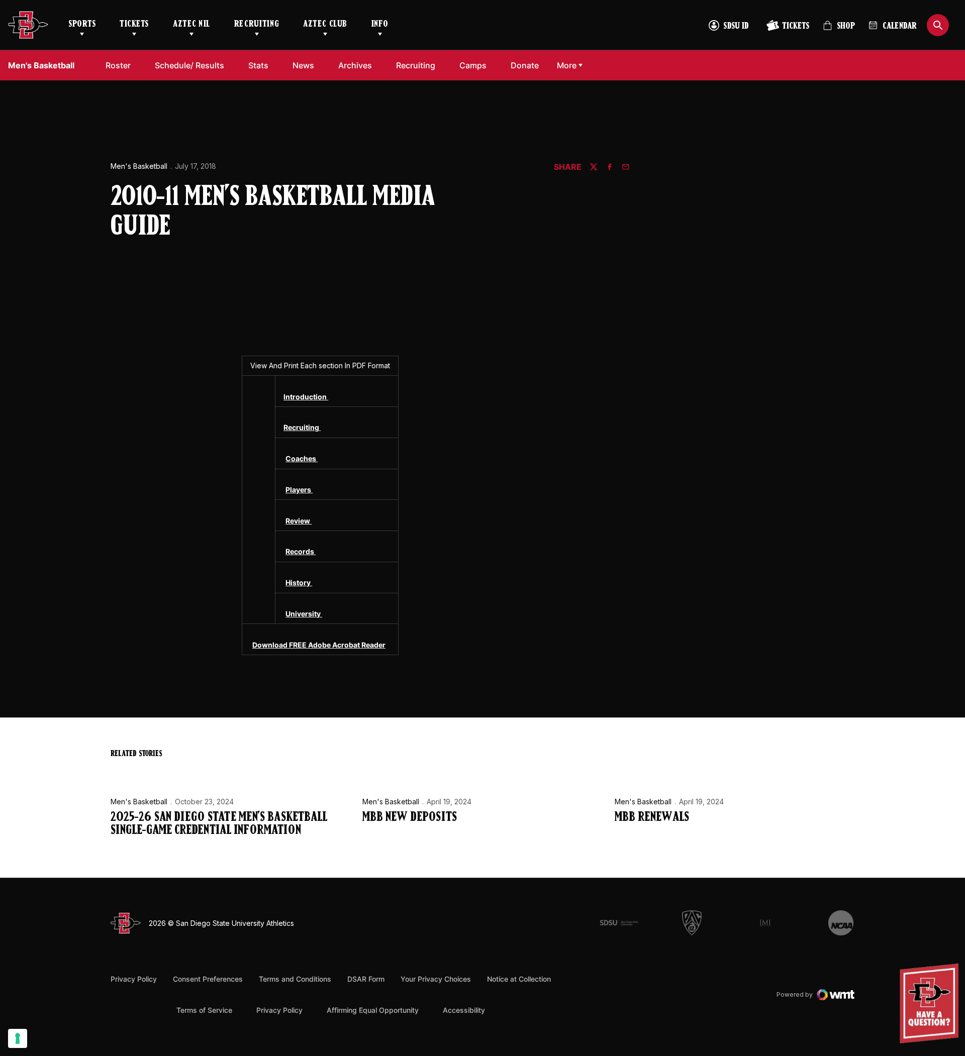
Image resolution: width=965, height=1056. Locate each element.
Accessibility (464, 1009)
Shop (839, 30)
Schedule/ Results (189, 65)
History (298, 582)
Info (380, 24)
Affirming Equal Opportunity (373, 1010)
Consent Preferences (208, 979)
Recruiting (256, 24)
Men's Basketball (139, 166)
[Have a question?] (930, 1003)
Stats (258, 65)
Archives (355, 65)
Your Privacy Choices (436, 979)
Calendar (900, 26)
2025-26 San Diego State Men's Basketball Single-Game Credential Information (219, 824)
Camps (476, 65)
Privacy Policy (134, 979)
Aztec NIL (191, 24)
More (566, 65)
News (303, 65)
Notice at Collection (519, 979)
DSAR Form (365, 979)
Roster (118, 65)
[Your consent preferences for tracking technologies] (17, 1038)
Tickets (134, 24)
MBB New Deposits (409, 817)
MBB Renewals (652, 817)
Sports (81, 24)
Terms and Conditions (295, 979)
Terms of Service (204, 1009)
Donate (527, 65)
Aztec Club (325, 24)
